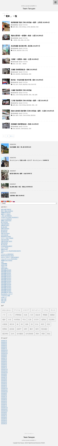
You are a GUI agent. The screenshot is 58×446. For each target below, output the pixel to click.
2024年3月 (4, 383)
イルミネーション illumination (9, 259)
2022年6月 (4, 417)
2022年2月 (4, 423)
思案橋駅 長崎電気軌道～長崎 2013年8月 (25, 124)
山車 (2, 262)
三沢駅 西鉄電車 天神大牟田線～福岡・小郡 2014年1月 (29, 100)
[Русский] (14, 201)
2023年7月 (4, 396)
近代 (12, 334)
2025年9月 (4, 355)
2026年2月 (4, 347)
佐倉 (25, 315)
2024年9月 (4, 374)
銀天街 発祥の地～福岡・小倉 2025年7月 (21, 173)
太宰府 (28, 27)
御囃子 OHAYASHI (6, 220)
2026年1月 (4, 348)
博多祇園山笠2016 (6, 281)
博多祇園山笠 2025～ (7, 292)
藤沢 (31, 329)
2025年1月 (4, 367)
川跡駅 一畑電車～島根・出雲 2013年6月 (25, 59)
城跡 (3, 319)
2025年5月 (4, 361)
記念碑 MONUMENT (6, 246)
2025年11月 (4, 351)
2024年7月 (4, 377)
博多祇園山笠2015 (6, 279)
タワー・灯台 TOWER (7, 238)
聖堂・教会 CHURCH (7, 211)
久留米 (20, 115)
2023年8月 (4, 394)
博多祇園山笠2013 (6, 276)
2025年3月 (4, 364)
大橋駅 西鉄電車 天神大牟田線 (21, 90)
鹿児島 (14, 50)
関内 (37, 334)
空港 (48, 324)
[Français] (6, 201)
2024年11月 (4, 371)
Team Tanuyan (29, 9)
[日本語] (12, 201)
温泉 (26, 324)
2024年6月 (4, 379)
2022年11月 (4, 409)
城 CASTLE (4, 230)
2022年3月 (4, 422)
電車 (37, 27)
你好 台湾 (3, 300)
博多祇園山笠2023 (6, 289)
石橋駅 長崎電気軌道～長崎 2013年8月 (24, 69)
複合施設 (44, 329)
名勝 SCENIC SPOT (6, 241)
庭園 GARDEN (5, 228)
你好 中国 (3, 299)
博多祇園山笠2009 (6, 270)
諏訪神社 (5, 334)
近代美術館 (29, 334)
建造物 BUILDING (6, 236)
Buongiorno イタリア (7, 294)
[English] (4, 201)
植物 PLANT (4, 249)
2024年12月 (4, 369)
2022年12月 (4, 407)
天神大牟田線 (22, 27)
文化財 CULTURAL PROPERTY (10, 217)
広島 (29, 319)
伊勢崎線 (18, 315)
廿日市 (36, 319)
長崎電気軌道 (24, 74)
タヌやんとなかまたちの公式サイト (29, 440)
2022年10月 (4, 410)
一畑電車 (15, 40)
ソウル (45, 310)
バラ (3, 315)
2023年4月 (4, 401)
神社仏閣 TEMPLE (6, 209)
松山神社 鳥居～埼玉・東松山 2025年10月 (21, 186)
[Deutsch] (8, 201)
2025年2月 (4, 366)
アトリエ (17, 310)
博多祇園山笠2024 (6, 290)
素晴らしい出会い (6, 214)
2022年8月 (4, 414)
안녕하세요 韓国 (5, 295)
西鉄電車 (33, 27)
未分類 (3, 302)
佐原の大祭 (4, 265)
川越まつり (4, 267)
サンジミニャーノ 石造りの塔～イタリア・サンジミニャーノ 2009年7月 (29, 160)
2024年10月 (4, 372)
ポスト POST (4, 247)
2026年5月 (4, 342)
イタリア (26, 310)
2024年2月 (4, 385)
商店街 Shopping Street (7, 255)
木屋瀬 (4, 324)
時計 (2, 252)
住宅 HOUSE (4, 235)
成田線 (43, 319)
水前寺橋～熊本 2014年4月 (17, 195)
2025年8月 (4, 356)
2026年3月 (4, 345)
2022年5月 (4, 418)
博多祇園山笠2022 (6, 287)
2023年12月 (4, 388)
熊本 (17, 84)
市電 (26, 50)
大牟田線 (17, 319)
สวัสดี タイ (4, 297)
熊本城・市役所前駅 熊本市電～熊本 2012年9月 (27, 80)
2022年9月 (4, 412)
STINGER (43, 442)
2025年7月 (4, 358)
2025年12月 (4, 350)
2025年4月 (4, 363)
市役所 (20, 84)
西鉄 (17, 27)
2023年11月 (4, 390)
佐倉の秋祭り (4, 268)
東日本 (12, 324)
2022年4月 (4, 420)
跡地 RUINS (4, 243)
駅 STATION (24, 25)
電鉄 (19, 40)
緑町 (25, 329)
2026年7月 (4, 340)
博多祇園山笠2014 (6, 278)
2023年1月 (4, 406)
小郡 (36, 105)
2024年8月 (4, 375)
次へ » (11, 136)
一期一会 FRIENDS (6, 216)
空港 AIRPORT (5, 223)
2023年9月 (4, 393)
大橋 (33, 94)
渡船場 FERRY (5, 225)
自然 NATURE (5, 239)
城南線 (52, 315)
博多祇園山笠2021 (6, 286)
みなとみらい (6, 310)
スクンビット (36, 310)
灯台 (36, 324)
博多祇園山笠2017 (6, 282)
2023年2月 (4, 404)
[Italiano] (10, 201)
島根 (22, 40)
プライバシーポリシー (29, 433)
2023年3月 (4, 402)
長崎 (14, 74)
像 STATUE (4, 244)
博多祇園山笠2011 (6, 273)
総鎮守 (19, 329)
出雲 (25, 40)
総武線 (12, 329)
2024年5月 (4, 380)
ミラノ (10, 315)
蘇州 (37, 329)
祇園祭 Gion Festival (6, 260)
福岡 (14, 27)
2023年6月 (4, 398)
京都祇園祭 (4, 263)
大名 (9, 319)
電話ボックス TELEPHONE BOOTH (11, 251)
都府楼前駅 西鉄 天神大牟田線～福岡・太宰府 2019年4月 (30, 22)
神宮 (42, 324)
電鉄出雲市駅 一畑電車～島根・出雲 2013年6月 (27, 35)
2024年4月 (4, 382)
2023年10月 (4, 391)
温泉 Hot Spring (5, 233)
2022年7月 (4, 415)
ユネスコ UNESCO (6, 219)
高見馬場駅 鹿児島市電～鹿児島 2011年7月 (25, 46)
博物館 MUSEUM (5, 212)
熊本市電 (33, 84)
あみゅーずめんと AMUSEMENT (10, 257)
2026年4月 (4, 343)
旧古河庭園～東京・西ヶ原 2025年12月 (20, 147)
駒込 (48, 334)
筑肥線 (4, 329)
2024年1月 (4, 387)
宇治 (24, 319)
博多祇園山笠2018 (6, 284)
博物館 (45, 315)
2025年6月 (4, 359)
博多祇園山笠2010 (6, 271)
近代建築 (20, 334)
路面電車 (19, 50)
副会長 (38, 315)
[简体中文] (2, 201)
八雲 (31, 315)
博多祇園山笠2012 (6, 275)
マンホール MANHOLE (7, 254)
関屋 (43, 334)
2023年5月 (4, 399)
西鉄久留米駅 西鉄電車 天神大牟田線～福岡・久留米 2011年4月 (32, 111)
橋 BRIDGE (4, 231)
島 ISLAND (4, 227)
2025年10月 (4, 353)
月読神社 (52, 319)
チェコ (53, 310)
